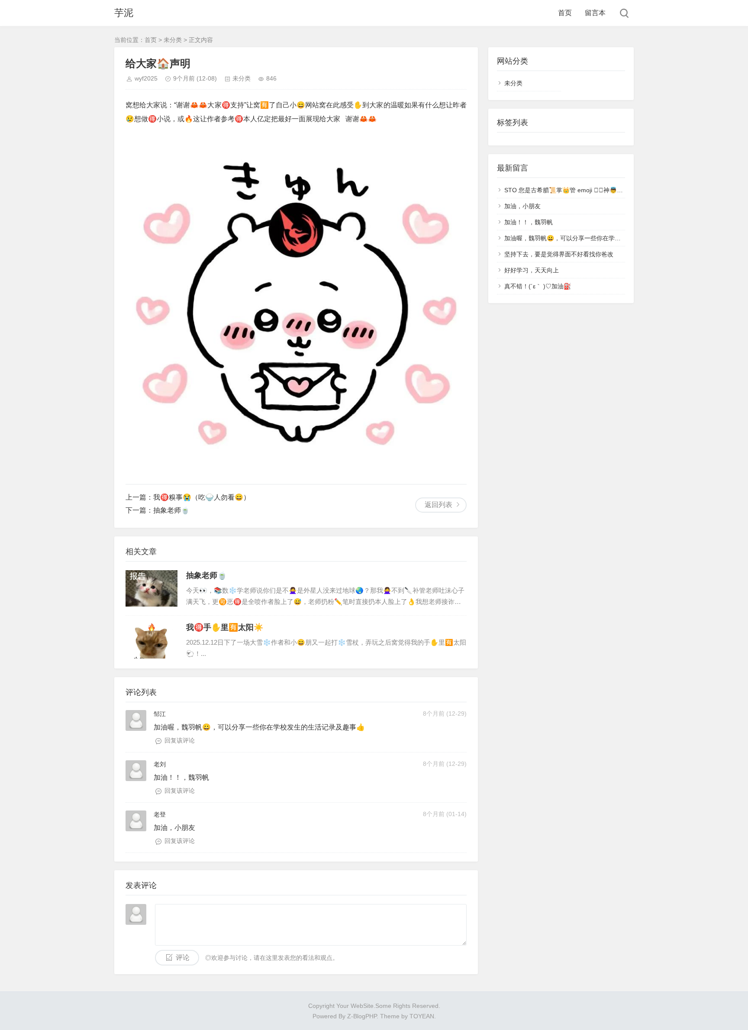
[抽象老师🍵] (151, 588)
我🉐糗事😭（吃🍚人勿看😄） (201, 497)
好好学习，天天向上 (531, 270)
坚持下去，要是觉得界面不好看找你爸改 (558, 254)
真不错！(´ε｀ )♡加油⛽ (537, 286)
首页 (565, 12)
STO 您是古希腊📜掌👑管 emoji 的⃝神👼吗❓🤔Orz (576, 190)
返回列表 (438, 504)
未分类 (173, 39)
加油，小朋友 (522, 206)
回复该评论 (179, 740)
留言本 (595, 12)
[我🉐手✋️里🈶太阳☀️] (151, 640)
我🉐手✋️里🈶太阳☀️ (224, 627)
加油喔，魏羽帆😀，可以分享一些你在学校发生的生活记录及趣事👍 (596, 238)
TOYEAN (421, 1016)
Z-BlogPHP (362, 1016)
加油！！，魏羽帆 (528, 222)
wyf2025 (146, 78)
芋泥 (123, 12)
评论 (183, 957)
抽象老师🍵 (171, 510)
